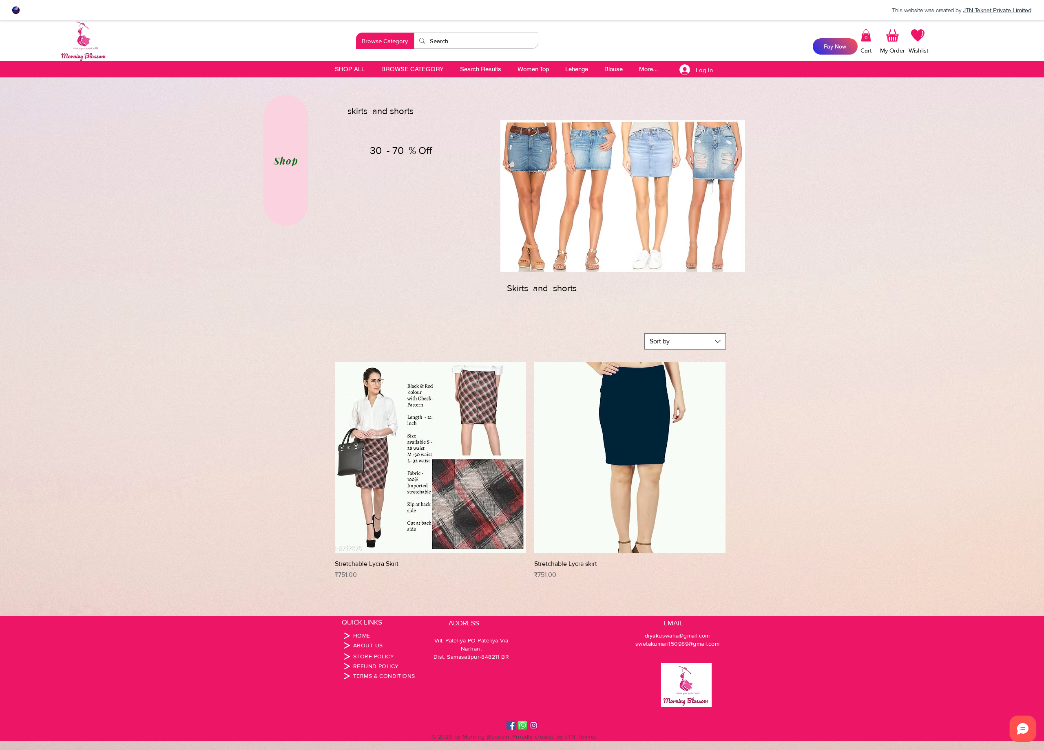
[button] (385, 41)
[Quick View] (430, 457)
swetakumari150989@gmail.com (677, 643)
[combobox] (685, 341)
